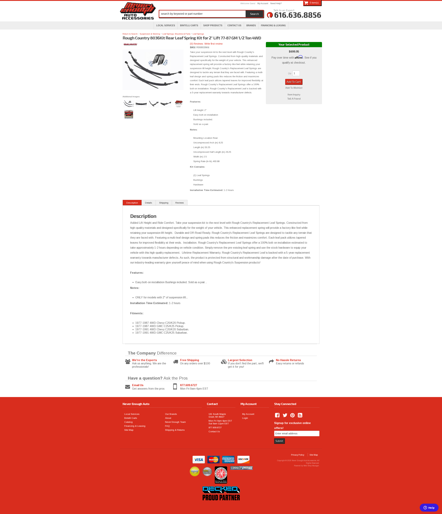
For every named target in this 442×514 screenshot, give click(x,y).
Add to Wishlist (293, 88)
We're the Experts (144, 360)
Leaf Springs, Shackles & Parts (176, 34)
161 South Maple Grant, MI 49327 (217, 415)
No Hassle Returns (288, 360)
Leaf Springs (198, 34)
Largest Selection (240, 360)
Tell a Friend (294, 98)
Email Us (137, 385)
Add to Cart (294, 81)
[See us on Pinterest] (292, 415)
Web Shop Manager (311, 466)
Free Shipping (189, 360)
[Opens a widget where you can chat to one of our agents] (429, 508)
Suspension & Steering (150, 34)
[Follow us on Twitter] (285, 415)
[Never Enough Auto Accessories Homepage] (138, 11)
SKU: (193, 47)
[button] (212, 25)
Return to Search (130, 34)
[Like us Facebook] (277, 415)
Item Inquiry (294, 94)
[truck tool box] (221, 504)
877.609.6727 (188, 385)
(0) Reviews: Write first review (206, 43)
